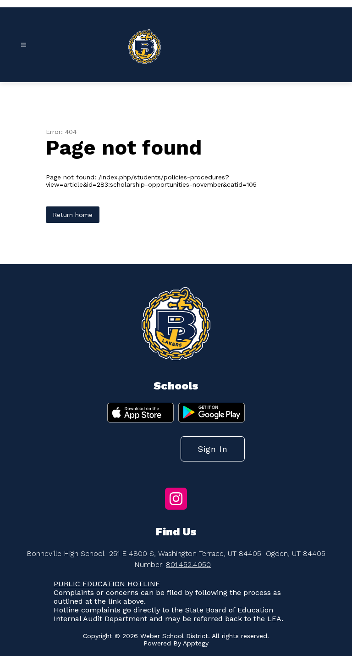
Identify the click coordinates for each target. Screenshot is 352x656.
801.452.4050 (188, 564)
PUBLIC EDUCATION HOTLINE (107, 583)
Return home (73, 214)
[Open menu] (23, 45)
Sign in (213, 449)
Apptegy (196, 643)
